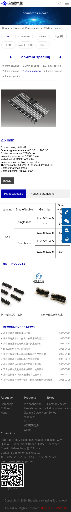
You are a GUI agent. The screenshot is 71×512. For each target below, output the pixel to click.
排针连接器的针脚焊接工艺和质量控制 (22, 364)
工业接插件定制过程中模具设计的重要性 (23, 369)
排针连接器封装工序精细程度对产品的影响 (24, 354)
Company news (56, 404)
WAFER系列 (25, 45)
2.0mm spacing (10, 71)
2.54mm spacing (35, 57)
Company (7, 404)
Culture (5, 408)
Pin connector (32, 28)
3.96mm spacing (53, 71)
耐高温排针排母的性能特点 (16, 348)
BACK (7, 180)
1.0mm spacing (31, 65)
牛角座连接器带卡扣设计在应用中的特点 (23, 338)
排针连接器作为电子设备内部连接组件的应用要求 (28, 379)
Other (42, 45)
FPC (8, 45)
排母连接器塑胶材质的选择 (16, 333)
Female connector (25, 37)
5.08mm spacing (11, 76)
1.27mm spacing (52, 65)
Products (18, 28)
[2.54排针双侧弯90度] (49, 291)
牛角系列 (59, 36)
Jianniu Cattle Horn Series (42, 37)
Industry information (59, 408)
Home (7, 28)
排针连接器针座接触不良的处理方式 (21, 359)
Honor (4, 412)
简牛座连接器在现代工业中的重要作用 (22, 343)
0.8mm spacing (10, 65)
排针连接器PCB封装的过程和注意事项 (22, 374)
